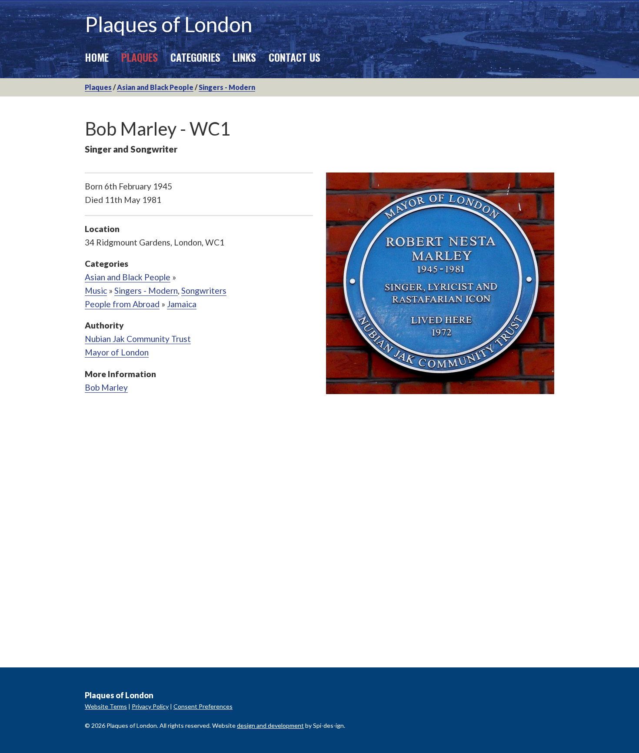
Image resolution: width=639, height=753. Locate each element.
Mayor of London (117, 352)
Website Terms (106, 706)
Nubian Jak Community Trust (138, 339)
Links (244, 57)
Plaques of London (168, 24)
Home (97, 57)
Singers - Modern (227, 87)
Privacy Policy (150, 706)
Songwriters (203, 290)
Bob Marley (106, 387)
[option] (440, 283)
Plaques (139, 57)
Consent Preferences (203, 706)
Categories (195, 57)
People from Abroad (122, 304)
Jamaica (181, 304)
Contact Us (294, 57)
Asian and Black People (155, 87)
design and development (270, 725)
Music (96, 290)
